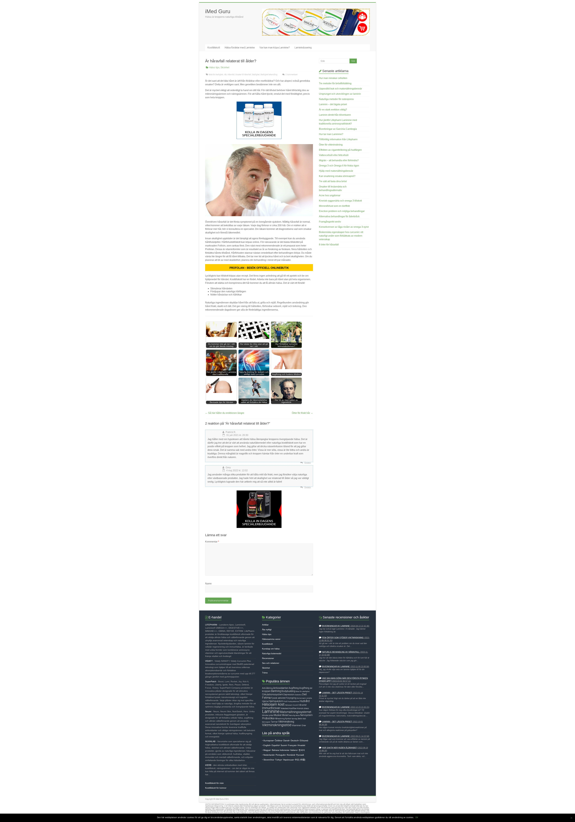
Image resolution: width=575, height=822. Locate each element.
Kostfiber (293, 708)
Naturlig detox (294, 715)
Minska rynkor (267, 715)
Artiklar (265, 625)
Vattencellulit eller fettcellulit (333, 155)
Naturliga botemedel (271, 653)
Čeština (278, 740)
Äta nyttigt (266, 629)
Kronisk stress (303, 708)
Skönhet (225, 67)
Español (275, 745)
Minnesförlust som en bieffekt (334, 206)
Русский (300, 755)
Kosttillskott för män (214, 783)
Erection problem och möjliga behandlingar (342, 211)
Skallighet (255, 75)
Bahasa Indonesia (280, 750)
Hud (285, 701)
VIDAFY (209, 661)
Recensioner (268, 658)
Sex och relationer (270, 663)
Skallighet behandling (268, 75)
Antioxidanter (280, 687)
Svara (307, 463)
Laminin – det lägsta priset (333, 104)
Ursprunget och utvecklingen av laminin (340, 94)
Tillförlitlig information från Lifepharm (338, 139)
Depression (288, 694)
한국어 (302, 750)
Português (280, 755)
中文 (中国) (300, 759)
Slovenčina (268, 759)
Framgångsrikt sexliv (330, 221)
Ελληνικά (304, 740)
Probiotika (268, 718)
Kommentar (212, 541)
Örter (304, 725)
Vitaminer (296, 725)
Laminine (270, 711)
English (266, 745)
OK (416, 817)
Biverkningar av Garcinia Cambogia (338, 129)
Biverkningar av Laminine (336, 626)
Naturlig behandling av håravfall (341, 652)
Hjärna (265, 701)
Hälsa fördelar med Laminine (240, 47)
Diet (304, 694)
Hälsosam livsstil (291, 705)
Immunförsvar (271, 708)
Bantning (276, 691)
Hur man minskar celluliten (333, 78)
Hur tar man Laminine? (331, 134)
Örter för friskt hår (302, 413)
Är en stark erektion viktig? (333, 109)
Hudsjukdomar (293, 701)
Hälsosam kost (273, 704)
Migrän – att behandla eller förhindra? (339, 160)
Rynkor (288, 718)
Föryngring (291, 698)
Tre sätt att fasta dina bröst (333, 181)
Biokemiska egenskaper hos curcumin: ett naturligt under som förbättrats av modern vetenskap (341, 236)
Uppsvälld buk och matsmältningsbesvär (340, 88)
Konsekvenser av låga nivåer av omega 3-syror (344, 227)
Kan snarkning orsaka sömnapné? (337, 176)
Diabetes (298, 695)
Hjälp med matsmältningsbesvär (336, 171)
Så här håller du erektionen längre (224, 413)
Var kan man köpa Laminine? (274, 47)
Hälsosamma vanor (271, 639)
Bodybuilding (288, 691)
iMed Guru (217, 11)
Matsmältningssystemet (295, 712)
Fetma (266, 697)
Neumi (208, 711)
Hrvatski (301, 745)
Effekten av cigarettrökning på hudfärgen (340, 150)
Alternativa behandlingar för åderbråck (339, 216)
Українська (288, 759)
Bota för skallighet (216, 75)
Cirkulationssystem (272, 694)
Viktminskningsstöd (276, 725)
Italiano (293, 750)
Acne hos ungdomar (329, 195)
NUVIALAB (210, 741)
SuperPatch (210, 681)
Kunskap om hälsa (271, 648)
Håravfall (230, 75)
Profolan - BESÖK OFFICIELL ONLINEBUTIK (259, 268)
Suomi (284, 745)
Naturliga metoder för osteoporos (336, 99)
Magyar (267, 750)
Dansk (286, 740)
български (268, 740)
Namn (208, 583)
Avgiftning (294, 688)
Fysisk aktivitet (278, 698)
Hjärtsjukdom (276, 701)
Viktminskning (286, 721)
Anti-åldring (267, 688)
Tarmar (274, 722)
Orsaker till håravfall (243, 75)
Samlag (294, 719)
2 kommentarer (291, 75)
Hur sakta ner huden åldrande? (339, 748)
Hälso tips (214, 67)
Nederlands (268, 755)
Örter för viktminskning (331, 144)
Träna (265, 672)
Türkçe (278, 759)
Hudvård (305, 701)
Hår (225, 75)
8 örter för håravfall (329, 244)
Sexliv (300, 718)
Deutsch (294, 740)
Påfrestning (279, 718)
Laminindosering (303, 47)
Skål (304, 719)
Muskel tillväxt (281, 715)
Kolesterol (285, 708)
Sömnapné (266, 722)
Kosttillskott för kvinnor (215, 788)
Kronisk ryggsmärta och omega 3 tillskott (340, 200)
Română (291, 755)
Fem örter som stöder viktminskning (343, 638)
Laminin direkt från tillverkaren (335, 115)
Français (292, 745)
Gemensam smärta (304, 698)
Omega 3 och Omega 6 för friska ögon (339, 165)
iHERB (208, 765)
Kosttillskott (214, 47)
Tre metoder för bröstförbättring (335, 83)
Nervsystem (306, 715)
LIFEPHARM (211, 625)
